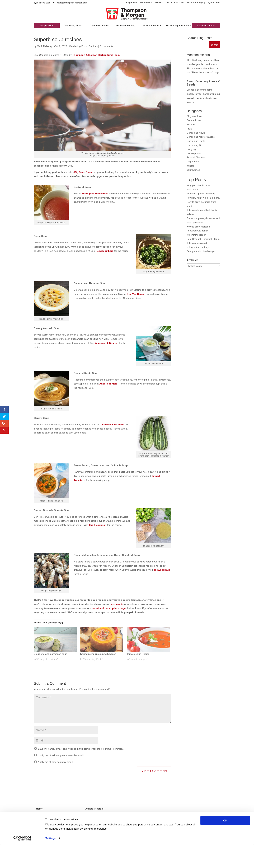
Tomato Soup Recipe (138, 653)
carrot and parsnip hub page (109, 608)
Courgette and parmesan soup (50, 653)
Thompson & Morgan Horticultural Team (96, 54)
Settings (50, 838)
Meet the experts (152, 25)
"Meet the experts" (202, 72)
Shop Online (47, 25)
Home (39, 808)
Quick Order (214, 3)
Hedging (191, 149)
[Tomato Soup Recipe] (148, 639)
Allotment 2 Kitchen (106, 343)
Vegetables (193, 161)
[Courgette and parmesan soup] (55, 639)
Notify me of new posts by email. (55, 762)
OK (225, 820)
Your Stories (193, 169)
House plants (194, 153)
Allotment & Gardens (112, 424)
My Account (146, 3)
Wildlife (190, 165)
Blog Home (131, 3)
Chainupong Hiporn (106, 155)
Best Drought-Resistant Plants (203, 239)
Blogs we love (194, 116)
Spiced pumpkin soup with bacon (98, 653)
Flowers (191, 124)
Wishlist (159, 3)
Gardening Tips (195, 145)
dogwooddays (54, 590)
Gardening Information (178, 25)
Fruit (189, 128)
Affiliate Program (94, 808)
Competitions (194, 120)
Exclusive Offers (206, 25)
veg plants (117, 604)
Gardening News (73, 25)
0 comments (106, 46)
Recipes (93, 46)
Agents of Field (55, 409)
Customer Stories (99, 25)
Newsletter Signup (196, 3)
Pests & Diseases (196, 157)
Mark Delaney (44, 46)
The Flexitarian (157, 546)
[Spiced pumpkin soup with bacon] (101, 639)
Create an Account (175, 3)
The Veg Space (135, 294)
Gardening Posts (78, 46)
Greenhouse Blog (125, 25)
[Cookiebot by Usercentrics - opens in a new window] (22, 838)
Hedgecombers (104, 250)
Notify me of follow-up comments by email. (61, 755)
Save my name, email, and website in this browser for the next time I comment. (81, 748)
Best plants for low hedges (201, 251)
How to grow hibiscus (198, 226)
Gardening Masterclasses (201, 136)
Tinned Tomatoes (54, 501)
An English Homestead (94, 193)
